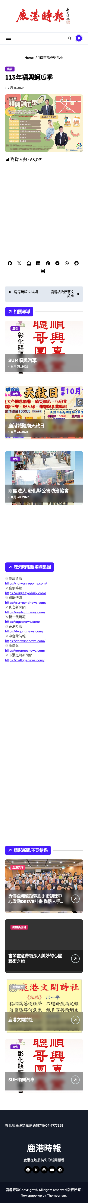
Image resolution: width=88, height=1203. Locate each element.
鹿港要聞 (17, 867)
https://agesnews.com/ (22, 621)
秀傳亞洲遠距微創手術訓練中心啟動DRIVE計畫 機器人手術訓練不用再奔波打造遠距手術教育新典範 (35, 904)
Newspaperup (31, 1195)
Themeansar (56, 1195)
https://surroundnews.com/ (25, 602)
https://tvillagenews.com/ (24, 660)
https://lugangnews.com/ (24, 631)
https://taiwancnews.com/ (25, 641)
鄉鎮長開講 (19, 927)
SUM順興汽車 (22, 360)
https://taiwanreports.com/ (26, 583)
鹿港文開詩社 (20, 1019)
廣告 (10, 69)
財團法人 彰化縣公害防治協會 (38, 491)
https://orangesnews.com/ (25, 650)
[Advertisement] (45, 195)
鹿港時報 (44, 1148)
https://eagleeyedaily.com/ (25, 593)
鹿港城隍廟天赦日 (26, 426)
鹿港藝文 (17, 987)
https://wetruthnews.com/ (25, 612)
